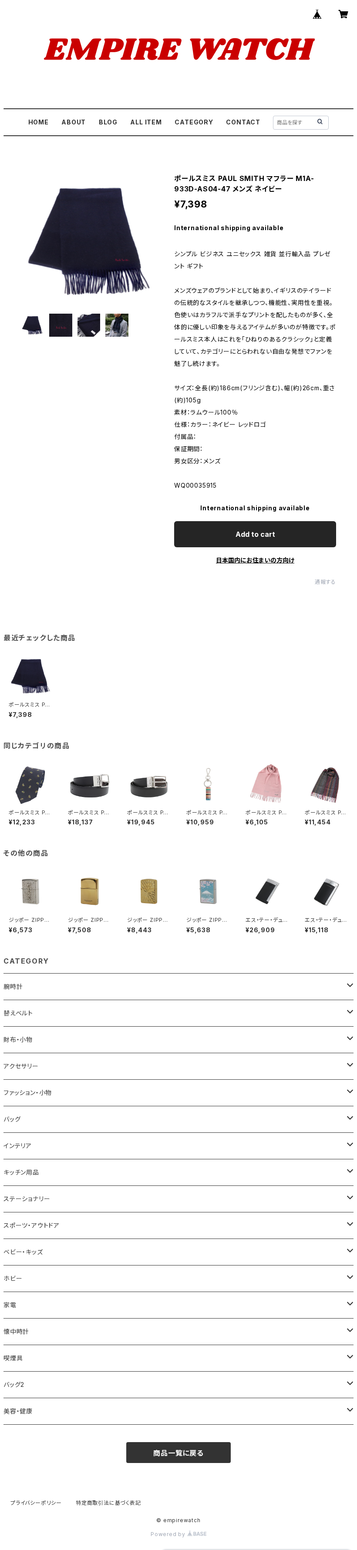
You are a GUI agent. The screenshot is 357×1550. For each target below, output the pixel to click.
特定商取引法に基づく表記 (108, 1503)
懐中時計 (16, 1331)
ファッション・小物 (27, 1092)
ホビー (12, 1278)
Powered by (169, 1534)
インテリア (17, 1145)
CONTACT (243, 122)
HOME (38, 122)
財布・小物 (18, 1039)
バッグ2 (13, 1384)
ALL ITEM (146, 122)
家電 (10, 1305)
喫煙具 (13, 1358)
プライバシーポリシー (36, 1503)
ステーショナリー (26, 1198)
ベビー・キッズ (23, 1251)
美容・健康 (18, 1411)
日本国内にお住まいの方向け (255, 560)
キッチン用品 (21, 1172)
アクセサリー (21, 1066)
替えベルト (18, 1013)
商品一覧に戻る (178, 1453)
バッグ (11, 1119)
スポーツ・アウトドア (31, 1225)
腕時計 (13, 986)
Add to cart (255, 534)
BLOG (108, 122)
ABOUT (73, 122)
